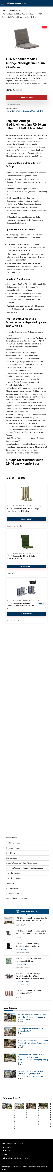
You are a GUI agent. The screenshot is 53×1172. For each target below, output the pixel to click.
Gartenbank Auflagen (14, 873)
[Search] (49, 3)
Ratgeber (21, 1021)
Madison (18, 998)
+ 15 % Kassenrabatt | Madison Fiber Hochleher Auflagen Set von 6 (20, 605)
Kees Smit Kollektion (13, 105)
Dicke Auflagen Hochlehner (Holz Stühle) (21, 863)
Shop (5, 1154)
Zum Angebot (26, 97)
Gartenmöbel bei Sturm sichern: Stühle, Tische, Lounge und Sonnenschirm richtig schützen (31, 1073)
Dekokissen (10, 853)
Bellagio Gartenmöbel (22, 985)
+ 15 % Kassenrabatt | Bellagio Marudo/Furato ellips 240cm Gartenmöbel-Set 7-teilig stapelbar (30, 976)
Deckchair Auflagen (13, 888)
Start (3, 11)
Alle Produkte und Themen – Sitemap (16, 1158)
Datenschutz (7, 1151)
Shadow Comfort (21, 925)
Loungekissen (11, 858)
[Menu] (3, 3)
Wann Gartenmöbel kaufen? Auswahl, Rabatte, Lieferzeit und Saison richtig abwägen (33, 1043)
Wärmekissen (11, 883)
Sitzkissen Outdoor (13, 843)
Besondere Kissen (13, 848)
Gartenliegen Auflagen (14, 878)
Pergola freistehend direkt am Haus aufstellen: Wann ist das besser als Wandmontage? (32, 1017)
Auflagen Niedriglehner (14, 893)
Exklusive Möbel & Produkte (13, 1143)
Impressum (7, 1147)
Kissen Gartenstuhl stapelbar (17, 898)
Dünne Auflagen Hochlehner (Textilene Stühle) (18, 14)
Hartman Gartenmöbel (23, 967)
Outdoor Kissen (15, 11)
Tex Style (18, 938)
